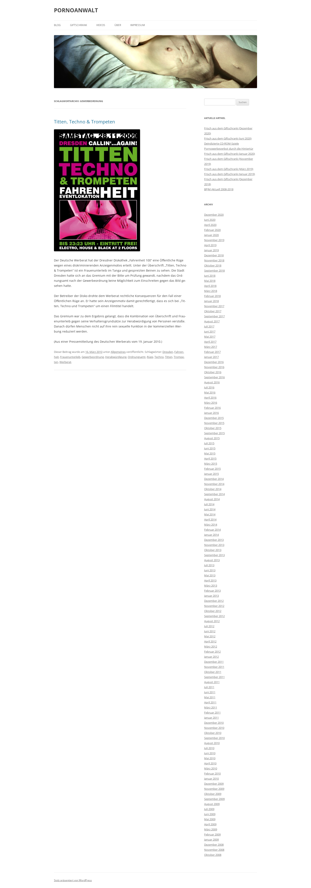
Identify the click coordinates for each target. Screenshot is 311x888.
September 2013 (214, 555)
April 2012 (210, 641)
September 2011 (214, 677)
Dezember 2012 (214, 601)
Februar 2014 (212, 530)
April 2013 (210, 580)
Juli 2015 (209, 443)
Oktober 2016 (212, 372)
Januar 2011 (211, 718)
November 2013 (214, 545)
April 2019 (210, 245)
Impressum (137, 25)
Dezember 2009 (214, 784)
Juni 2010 (209, 753)
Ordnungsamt (137, 357)
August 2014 (212, 499)
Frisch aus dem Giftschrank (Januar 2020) (229, 154)
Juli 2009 (209, 809)
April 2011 (210, 702)
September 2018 (214, 270)
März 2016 (210, 403)
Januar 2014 (211, 535)
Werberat (65, 362)
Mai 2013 (209, 575)
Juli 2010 (209, 748)
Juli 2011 (209, 687)
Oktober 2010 (212, 733)
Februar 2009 (212, 834)
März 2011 (210, 707)
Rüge (150, 357)
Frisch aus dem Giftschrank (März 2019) (228, 169)
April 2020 (210, 225)
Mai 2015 (209, 453)
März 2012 (210, 646)
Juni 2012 (209, 631)
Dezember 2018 (214, 255)
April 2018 (210, 286)
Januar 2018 (211, 301)
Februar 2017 (212, 352)
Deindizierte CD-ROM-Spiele (221, 143)
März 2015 (210, 463)
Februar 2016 (212, 408)
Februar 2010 (212, 773)
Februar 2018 (212, 296)
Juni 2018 (209, 276)
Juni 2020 (209, 220)
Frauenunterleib (70, 357)
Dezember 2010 (214, 723)
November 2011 (214, 667)
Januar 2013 (211, 596)
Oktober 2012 (212, 611)
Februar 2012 (212, 651)
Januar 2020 (211, 235)
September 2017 (214, 316)
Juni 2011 (209, 692)
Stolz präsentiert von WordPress (73, 880)
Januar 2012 (211, 657)
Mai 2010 (209, 758)
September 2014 (214, 494)
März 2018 (210, 291)
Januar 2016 (211, 413)
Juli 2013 (209, 565)
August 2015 (212, 438)
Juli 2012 (209, 626)
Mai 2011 (209, 697)
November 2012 (214, 606)
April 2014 (210, 519)
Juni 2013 (209, 570)
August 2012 (212, 621)
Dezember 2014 (214, 479)
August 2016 (212, 382)
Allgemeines (118, 352)
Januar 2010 (211, 778)
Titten (168, 357)
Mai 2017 (209, 336)
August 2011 (212, 682)
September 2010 (214, 738)
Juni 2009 (209, 814)
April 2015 (210, 458)
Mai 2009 (209, 819)
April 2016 (210, 397)
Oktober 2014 (212, 489)
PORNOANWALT (76, 10)
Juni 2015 (209, 448)
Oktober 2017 (212, 311)
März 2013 (210, 585)
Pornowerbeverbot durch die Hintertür (228, 149)
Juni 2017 (209, 331)
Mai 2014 (209, 514)
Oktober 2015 (212, 428)
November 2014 (214, 484)
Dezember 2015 (214, 418)
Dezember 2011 (214, 662)
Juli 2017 (209, 326)
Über (117, 25)
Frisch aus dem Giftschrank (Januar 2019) (229, 174)
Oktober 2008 (212, 855)
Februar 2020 (212, 230)
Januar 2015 (211, 474)
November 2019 (214, 240)
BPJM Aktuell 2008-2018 (218, 189)
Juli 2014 (209, 504)
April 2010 (210, 763)
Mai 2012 (209, 636)
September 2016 (214, 377)
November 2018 (214, 260)
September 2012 (214, 616)
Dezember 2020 (214, 215)
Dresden (167, 352)
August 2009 (212, 804)
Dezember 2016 (214, 362)
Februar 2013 (212, 590)
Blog (57, 25)
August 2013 (212, 560)
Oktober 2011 (212, 672)
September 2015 (214, 433)
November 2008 (214, 850)
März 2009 (210, 829)
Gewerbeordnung (93, 357)
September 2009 (214, 799)
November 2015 (214, 423)
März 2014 (210, 524)
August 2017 (212, 321)
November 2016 (214, 367)
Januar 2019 (211, 250)
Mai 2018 (209, 281)
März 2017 (210, 347)
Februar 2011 (212, 712)
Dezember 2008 (214, 845)
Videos (100, 25)
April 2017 (210, 342)
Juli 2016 (209, 387)
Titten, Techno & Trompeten (84, 121)
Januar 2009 (211, 839)
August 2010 (212, 743)
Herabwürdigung (116, 357)
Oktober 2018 (212, 265)
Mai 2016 (209, 392)
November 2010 (214, 728)
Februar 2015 (212, 469)
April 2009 (210, 824)
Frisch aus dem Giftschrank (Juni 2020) (228, 138)
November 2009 (214, 789)
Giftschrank (78, 25)
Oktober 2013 (212, 550)
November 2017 (214, 306)
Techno (159, 357)
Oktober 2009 (212, 794)
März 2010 (210, 768)
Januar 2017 (211, 357)
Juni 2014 (209, 509)
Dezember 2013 (214, 540)
